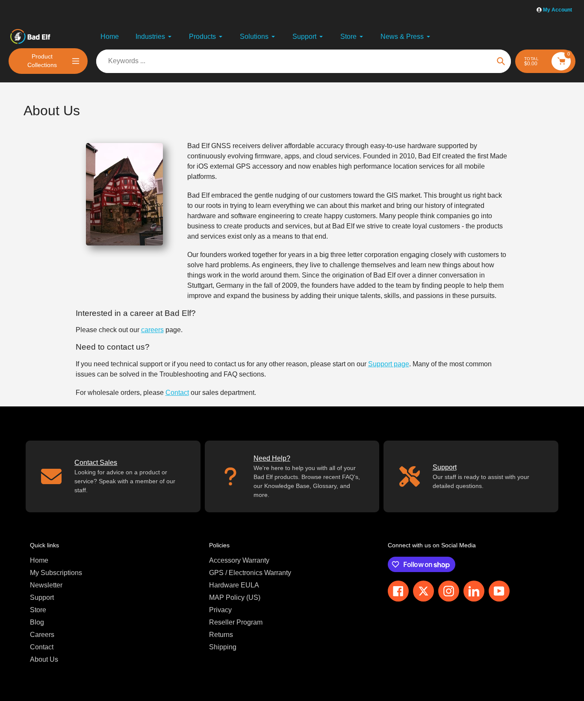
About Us (44, 659)
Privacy (220, 609)
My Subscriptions (56, 572)
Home (39, 560)
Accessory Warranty (239, 560)
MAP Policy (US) (234, 597)
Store (38, 609)
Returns (221, 634)
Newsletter (46, 585)
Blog (37, 622)
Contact (177, 392)
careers (152, 329)
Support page (388, 364)
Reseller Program (236, 622)
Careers (42, 634)
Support (42, 597)
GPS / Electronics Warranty (250, 572)
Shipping (222, 647)
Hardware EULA (234, 585)
